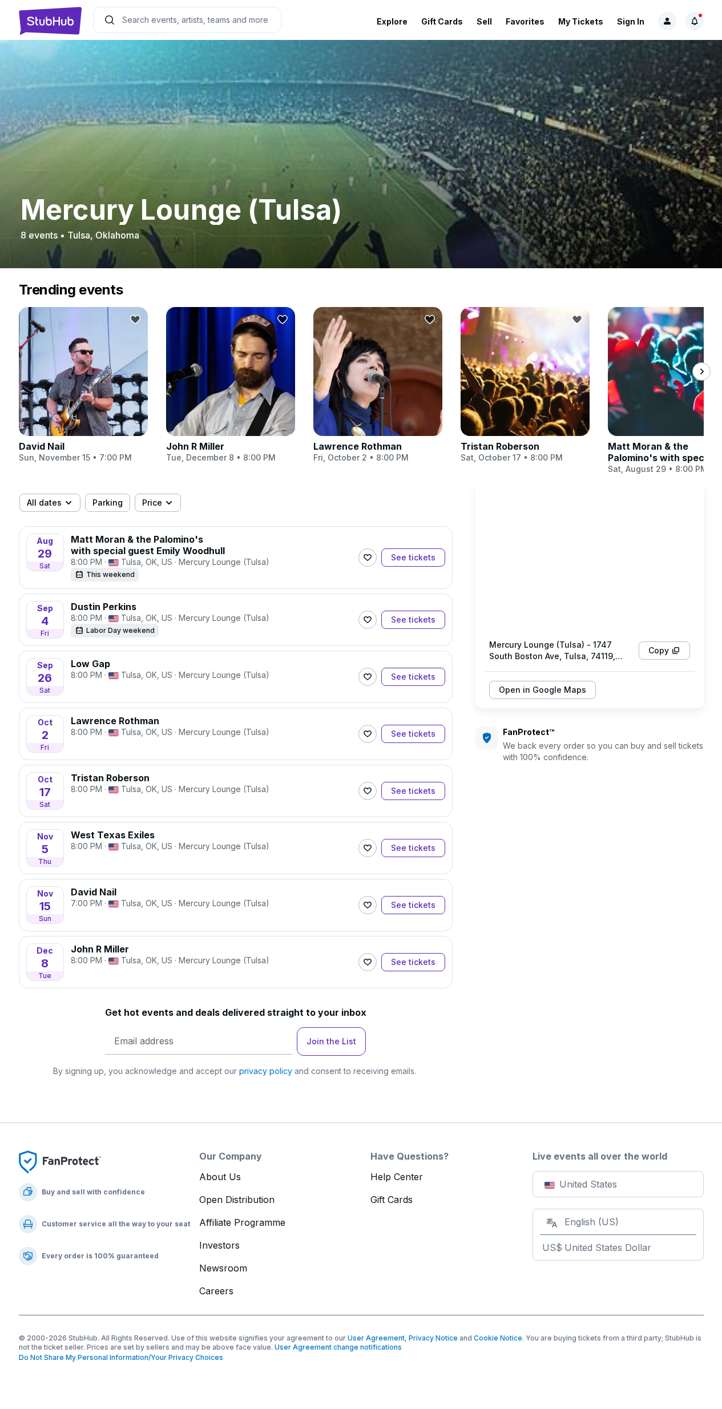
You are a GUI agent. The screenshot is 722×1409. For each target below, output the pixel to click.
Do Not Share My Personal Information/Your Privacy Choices (121, 1357)
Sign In (630, 21)
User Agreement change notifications (338, 1347)
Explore (392, 21)
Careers (216, 1291)
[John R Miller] (231, 385)
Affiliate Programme (242, 1222)
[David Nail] (83, 385)
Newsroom (223, 1268)
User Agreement (376, 1338)
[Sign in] (667, 21)
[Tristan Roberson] (525, 385)
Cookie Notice (498, 1338)
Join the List (331, 1041)
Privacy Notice (433, 1338)
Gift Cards (442, 21)
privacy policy (265, 1071)
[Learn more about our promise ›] (60, 1161)
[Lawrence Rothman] (378, 385)
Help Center (396, 1176)
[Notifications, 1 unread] (694, 21)
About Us (220, 1176)
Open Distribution (237, 1199)
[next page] (701, 371)
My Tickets (580, 21)
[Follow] (367, 557)
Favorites (525, 21)
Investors (219, 1245)
